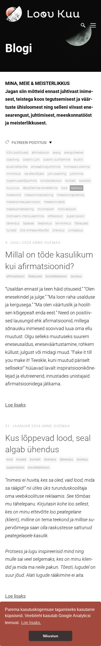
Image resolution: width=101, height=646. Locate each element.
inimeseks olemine (77, 167)
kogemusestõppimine (21, 181)
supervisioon (75, 216)
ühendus (58, 230)
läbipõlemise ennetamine (40, 188)
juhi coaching (57, 174)
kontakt (70, 181)
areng (57, 152)
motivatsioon (67, 209)
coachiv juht (31, 159)
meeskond (13, 195)
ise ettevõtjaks (34, 174)
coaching (12, 159)
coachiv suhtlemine (56, 159)
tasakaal (28, 223)
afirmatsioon (40, 152)
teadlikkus (45, 223)
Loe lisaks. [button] (31, 622)
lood (64, 188)
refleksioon (55, 216)
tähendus (12, 223)
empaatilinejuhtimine (45, 167)
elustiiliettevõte (16, 167)
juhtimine (76, 174)
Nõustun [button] (50, 636)
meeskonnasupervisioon (23, 202)
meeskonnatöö (54, 202)
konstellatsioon (51, 181)
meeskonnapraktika (70, 195)
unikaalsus (75, 230)
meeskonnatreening (20, 209)
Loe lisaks (15, 405)
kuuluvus (12, 188)
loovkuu (76, 188)
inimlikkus (13, 174)
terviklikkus (63, 223)
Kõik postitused (17, 152)
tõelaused (81, 223)
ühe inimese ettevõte (34, 230)
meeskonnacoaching (39, 195)
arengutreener (73, 152)
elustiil (78, 159)
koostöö (85, 181)
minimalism (46, 209)
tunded (11, 230)
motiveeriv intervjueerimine (25, 216)
